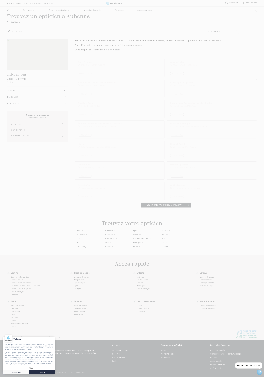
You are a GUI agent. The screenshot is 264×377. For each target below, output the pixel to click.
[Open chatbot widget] (259, 372)
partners (15, 344)
